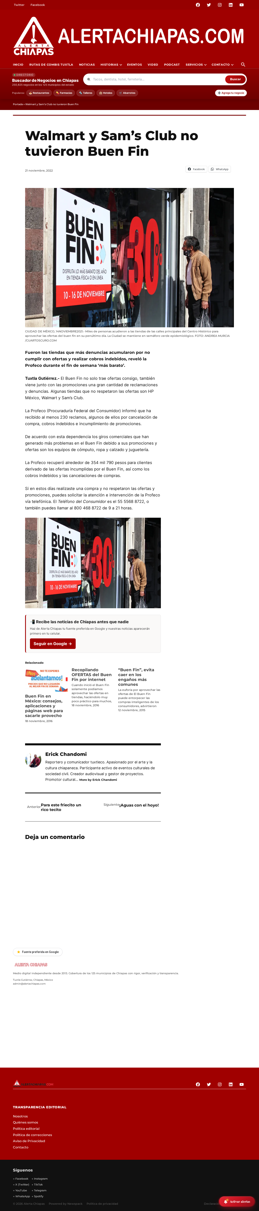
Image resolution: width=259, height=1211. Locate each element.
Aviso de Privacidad (29, 1141)
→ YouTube (20, 1190)
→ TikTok (37, 1184)
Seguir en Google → (53, 643)
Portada (18, 104)
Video (153, 64)
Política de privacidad (102, 1204)
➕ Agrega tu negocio (231, 92)
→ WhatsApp (21, 1196)
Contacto (221, 64)
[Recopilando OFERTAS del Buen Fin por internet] (95, 687)
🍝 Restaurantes (39, 92)
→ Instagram (40, 1178)
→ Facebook (20, 1178)
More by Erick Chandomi (98, 780)
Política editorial (26, 1129)
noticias (87, 64)
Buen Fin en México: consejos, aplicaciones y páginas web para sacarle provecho (44, 706)
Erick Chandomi (66, 754)
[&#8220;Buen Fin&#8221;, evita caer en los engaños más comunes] (141, 689)
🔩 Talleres (85, 92)
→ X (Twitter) (21, 1184)
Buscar (235, 79)
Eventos (134, 64)
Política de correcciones (32, 1135)
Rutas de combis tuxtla (51, 64)
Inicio (18, 64)
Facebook (38, 5)
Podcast (172, 64)
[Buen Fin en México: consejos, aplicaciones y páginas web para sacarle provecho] (46, 679)
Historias (109, 64)
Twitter (19, 5)
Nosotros (20, 1116)
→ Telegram (39, 1190)
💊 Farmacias (64, 92)
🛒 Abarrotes (127, 92)
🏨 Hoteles (105, 92)
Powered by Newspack (66, 1204)
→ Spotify (37, 1196)
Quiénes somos (25, 1122)
